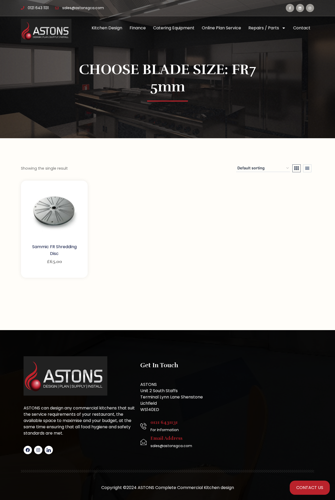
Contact (301, 28)
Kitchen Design (107, 28)
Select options (55, 271)
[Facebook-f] (290, 8)
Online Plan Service (221, 28)
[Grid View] (296, 168)
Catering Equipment (173, 28)
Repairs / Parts (263, 28)
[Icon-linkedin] (48, 450)
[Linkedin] (300, 8)
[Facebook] (28, 450)
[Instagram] (310, 8)
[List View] (307, 168)
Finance (138, 28)
